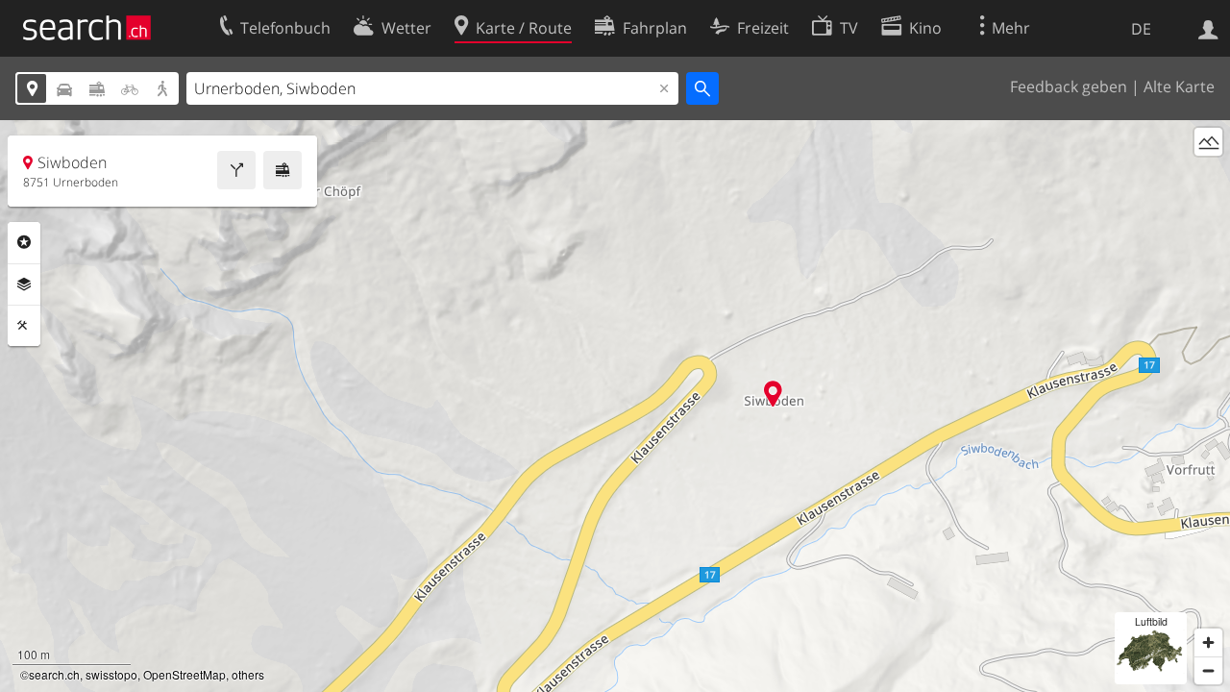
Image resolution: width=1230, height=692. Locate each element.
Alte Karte (1179, 86)
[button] (773, 393)
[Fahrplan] (282, 170)
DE (1141, 28)
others (248, 674)
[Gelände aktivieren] (1208, 142)
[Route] (236, 170)
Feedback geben (1068, 86)
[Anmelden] (1208, 28)
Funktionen (24, 326)
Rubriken (24, 242)
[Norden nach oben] (1208, 177)
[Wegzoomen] (1208, 670)
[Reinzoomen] (1208, 642)
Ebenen (24, 284)
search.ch (54, 674)
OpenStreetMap (184, 674)
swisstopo (111, 674)
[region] (615, 406)
